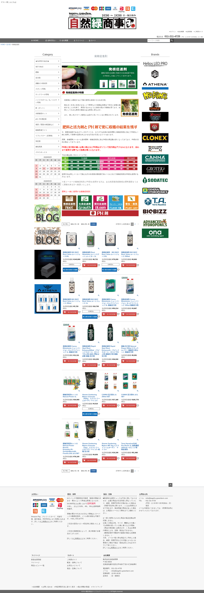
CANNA (155, 159)
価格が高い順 (85, 224)
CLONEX (155, 138)
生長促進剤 (85, 202)
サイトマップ (97, 587)
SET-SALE (39, 67)
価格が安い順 (75, 224)
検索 (172, 40)
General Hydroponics (155, 191)
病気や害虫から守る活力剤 (131, 202)
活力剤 (8, 44)
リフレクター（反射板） (45, 136)
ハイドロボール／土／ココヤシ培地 (46, 101)
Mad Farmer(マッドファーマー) (155, 95)
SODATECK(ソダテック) (155, 180)
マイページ (80, 40)
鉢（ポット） (40, 108)
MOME (35, 40)
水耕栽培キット (41, 113)
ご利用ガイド (199, 31)
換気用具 (39, 147)
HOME (3, 44)
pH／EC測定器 (41, 119)
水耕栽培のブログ (47, 213)
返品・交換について (74, 568)
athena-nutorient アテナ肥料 (47, 299)
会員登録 (189, 31)
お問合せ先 (143, 494)
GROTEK (155, 169)
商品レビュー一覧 (37, 565)
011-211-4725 (151, 501)
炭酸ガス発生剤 (41, 83)
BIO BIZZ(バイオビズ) (155, 212)
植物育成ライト (41, 130)
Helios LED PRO (155, 63)
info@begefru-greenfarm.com (157, 498)
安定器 (38, 141)
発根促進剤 (69, 202)
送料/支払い (51, 40)
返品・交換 (107, 494)
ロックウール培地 (42, 94)
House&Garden (155, 127)
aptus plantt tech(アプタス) (155, 74)
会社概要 (181, 31)
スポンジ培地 (40, 89)
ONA (155, 233)
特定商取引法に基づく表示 (65, 587)
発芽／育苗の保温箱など (45, 124)
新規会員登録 (36, 559)
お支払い (35, 494)
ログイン (173, 31)
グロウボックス (41, 152)
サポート (71, 555)
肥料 (37, 72)
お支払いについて (73, 565)
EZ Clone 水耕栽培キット (47, 264)
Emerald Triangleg (155, 106)
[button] (138, 224)
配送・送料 (72, 494)
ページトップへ (170, 485)
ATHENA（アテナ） (155, 85)
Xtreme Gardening (155, 116)
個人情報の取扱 (83, 587)
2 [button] (135, 224)
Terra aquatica (155, 201)
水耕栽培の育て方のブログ (47, 236)
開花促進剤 (100, 202)
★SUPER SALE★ (42, 61)
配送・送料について (74, 562)
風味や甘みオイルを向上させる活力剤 (116, 202)
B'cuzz (155, 148)
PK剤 (100, 213)
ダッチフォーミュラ (155, 222)
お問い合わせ (47, 587)
